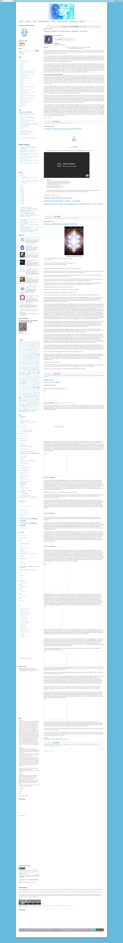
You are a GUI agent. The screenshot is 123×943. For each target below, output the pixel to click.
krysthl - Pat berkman (24, 479)
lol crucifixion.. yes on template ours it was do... (29, 215)
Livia (21, 591)
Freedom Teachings (62, 21)
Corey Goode (27, 358)
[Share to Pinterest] (58, 121)
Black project (31, 357)
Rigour (99, 375)
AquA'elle (28, 351)
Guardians (32, 376)
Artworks (34, 354)
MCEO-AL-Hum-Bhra (30, 388)
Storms (21, 128)
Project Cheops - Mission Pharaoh (27, 86)
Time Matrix (21, 406)
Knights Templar (28, 384)
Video (78, 218)
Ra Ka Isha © (21, 396)
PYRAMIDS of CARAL (91, 668)
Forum (53, 21)
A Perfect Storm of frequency (26, 116)
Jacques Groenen (32, 378)
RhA (29, 870)
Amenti (20, 349)
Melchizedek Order (26, 392)
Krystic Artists (26, 519)
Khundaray (21, 384)
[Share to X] (56, 121)
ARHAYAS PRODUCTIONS (28, 346)
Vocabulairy (22, 103)
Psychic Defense (29, 394)
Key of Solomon (30, 382)
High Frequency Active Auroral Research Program (72, 744)
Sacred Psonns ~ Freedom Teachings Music (28, 553)
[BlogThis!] (54, 121)
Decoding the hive (23, 446)
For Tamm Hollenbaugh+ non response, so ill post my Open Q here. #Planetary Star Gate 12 (29, 124)
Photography (21, 394)
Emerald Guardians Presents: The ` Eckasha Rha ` (30, 178)
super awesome (23, 208)
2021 (21, 185)
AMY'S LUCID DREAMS (50, 385)
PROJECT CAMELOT (33, 393)
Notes (21, 83)
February (23, 175)
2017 (21, 191)
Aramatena (34, 351)
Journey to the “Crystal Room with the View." (29, 155)
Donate (21, 69)
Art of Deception (27, 354)
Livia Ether (22, 387)
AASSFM (25, 343)
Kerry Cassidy (22, 382)
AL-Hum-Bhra (30, 343)
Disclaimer (22, 66)
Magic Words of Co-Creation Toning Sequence (29, 162)
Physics (98, 744)
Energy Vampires (32, 368)
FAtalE (37, 369)
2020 (21, 186)
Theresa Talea (31, 405)
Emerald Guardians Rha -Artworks (27, 72)
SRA (72, 123)
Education (72, 375)
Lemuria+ (22, 80)
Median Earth (25, 391)
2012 (21, 200)
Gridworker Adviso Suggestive (26, 131)
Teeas (21, 577)
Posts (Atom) (52, 751)
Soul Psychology (68, 123)
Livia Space (28, 387)
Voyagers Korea (23, 595)
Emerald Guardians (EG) (62, 4)
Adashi (38, 346)
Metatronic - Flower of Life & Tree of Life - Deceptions (32, 253)
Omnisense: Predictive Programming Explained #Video (62, 129)
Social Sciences (52, 745)
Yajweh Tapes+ (23, 105)
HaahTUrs (25, 377)
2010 (21, 203)
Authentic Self (27, 356)
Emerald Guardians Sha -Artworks (27, 70)
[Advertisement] (29, 694)
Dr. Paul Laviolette (34, 362)
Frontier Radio (23, 618)
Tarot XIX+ (22, 88)
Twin (21, 493)
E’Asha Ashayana (66, 375)
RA (37, 394)
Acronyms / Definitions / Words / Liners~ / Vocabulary (28, 118)
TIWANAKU (77, 667)
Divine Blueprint (27, 362)
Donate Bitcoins (23, 62)
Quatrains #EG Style (24, 121)
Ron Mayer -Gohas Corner (25, 78)
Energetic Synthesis (50, 123)
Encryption (26, 368)
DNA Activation (25, 360)
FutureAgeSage (23, 373)
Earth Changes (34, 363)
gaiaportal (21, 410)
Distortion (20, 362)
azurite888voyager (27, 409)
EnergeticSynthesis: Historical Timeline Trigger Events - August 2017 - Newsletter (32, 296)
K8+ (31, 379)
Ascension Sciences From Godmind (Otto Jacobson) (28, 422)
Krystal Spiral (35, 384)
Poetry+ (21, 85)
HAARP (36, 376)
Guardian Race (26, 376)
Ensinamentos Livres (24, 582)
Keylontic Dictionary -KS (25, 99)
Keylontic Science (86, 375)
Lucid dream (84, 744)
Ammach (32, 349)
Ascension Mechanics (23, 355)
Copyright (22, 64)
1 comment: (48, 121)
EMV (29, 363)
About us (28, 21)
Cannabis (37, 357)
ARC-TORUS (21, 346)
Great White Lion (31, 375)
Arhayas (32, 352)
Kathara (23, 381)
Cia (47, 218)
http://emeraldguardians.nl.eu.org (34, 906)
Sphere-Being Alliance (29, 403)
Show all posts (83, 26)
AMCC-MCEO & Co (24, 91)
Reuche (20, 401)
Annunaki (34, 350)
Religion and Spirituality (32, 400)
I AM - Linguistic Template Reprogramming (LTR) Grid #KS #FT (29, 154)
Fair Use (21, 79)
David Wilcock (26, 361)
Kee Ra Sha (37, 381)
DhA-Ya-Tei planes (34, 361)
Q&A (34, 394)
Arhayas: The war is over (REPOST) (27, 304)
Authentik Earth (35, 356)
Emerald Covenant (29, 366)
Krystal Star (21, 386)
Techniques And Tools (24, 404)
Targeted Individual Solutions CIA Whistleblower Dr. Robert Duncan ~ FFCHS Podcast (73, 204)
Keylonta (21, 600)
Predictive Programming (67, 218)
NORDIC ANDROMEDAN (92, 744)
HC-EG (20, 377)
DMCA (21, 67)
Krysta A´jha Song (23, 552)
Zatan (74, 263)
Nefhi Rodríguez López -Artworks (27, 75)
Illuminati (36, 377)
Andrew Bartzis (27, 350)
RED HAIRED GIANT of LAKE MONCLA (66, 403)
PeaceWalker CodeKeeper (25, 481)
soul (64, 123)
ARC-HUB (36, 345)
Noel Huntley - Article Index (25, 100)
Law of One (37, 386)
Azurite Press (25, 357)
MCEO (91, 375)
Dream (54, 744)
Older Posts (101, 748)
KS (33, 379)
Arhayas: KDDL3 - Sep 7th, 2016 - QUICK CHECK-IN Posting (32, 269)
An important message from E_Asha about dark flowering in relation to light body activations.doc (29, 147)
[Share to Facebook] (57, 121)
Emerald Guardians (44, 21)
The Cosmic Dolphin (24, 488)
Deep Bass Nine (23, 613)
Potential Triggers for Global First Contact (58, 198)
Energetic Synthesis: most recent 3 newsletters (29, 224)
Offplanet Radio (22, 393)
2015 (21, 195)
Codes (34, 21)
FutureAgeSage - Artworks (25, 73)
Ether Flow (24, 591)
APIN (32, 345)
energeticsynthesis (48, 45)
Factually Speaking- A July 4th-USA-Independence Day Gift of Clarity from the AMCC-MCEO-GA (28, 151)
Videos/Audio (73, 21)
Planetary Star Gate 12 (24, 125)
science (30, 411)
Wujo (20, 409)
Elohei (25, 364)
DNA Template (32, 360)
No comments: (48, 216)
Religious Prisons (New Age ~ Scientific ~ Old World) (62, 201)
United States (57, 745)
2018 (21, 190)
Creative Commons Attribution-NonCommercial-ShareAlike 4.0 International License (29, 872)
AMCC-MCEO (29, 344)
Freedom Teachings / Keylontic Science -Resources (28, 96)
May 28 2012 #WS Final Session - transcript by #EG (29, 161)
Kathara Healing (30, 381)
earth (62, 744)
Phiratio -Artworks (24, 76)
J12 (27, 378)
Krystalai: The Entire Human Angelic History (31, 261)
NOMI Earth (25, 523)
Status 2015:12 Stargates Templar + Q (27, 120)
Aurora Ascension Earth (25, 431)
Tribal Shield (29, 406)
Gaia (37, 373)
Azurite (20, 357)
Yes (20, 207)
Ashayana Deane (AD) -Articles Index (27, 92)
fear (52, 218)
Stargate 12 (37, 403)
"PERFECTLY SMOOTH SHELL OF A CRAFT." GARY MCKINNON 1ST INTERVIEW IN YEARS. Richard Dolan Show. (29, 230)
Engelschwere (23, 575)
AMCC (37, 343)
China (57, 375)
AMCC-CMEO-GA (21, 344)
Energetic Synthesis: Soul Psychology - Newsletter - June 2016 (65, 31)
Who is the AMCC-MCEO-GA (26, 89)
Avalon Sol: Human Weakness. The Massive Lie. (32, 278)
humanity (29, 410)
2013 (21, 198)
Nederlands (35, 392)
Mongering (56, 218)
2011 (21, 202)
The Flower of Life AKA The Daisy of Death (32, 238)
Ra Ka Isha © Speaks (26, 398)
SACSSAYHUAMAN (78, 668)
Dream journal (58, 744)
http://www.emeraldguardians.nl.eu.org (27, 874)
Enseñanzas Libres (23, 587)
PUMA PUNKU (84, 667)
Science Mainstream (34, 401)
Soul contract (21, 403)
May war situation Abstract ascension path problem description (31, 286)
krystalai (25, 411)
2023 (21, 174)
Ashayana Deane (50, 375)
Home (21, 21)
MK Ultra (20, 390)
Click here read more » (48, 117)
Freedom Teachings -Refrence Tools (27, 98)
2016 (21, 193)
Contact (21, 63)
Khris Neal (36, 383)
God (82, 375)
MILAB (37, 388)
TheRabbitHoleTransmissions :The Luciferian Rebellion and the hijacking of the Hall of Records (29, 310)
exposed (50, 218)
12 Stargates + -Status (24, 60)
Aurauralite (21, 356)
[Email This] (53, 121)
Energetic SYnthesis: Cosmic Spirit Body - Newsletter (29, 182)
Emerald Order (28, 367)
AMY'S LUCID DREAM (52, 382)
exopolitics (36, 409)
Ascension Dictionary (24, 420)
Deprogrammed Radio (24, 611)
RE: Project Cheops (24, 127)
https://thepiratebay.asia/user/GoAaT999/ (28, 210)
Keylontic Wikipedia (24, 102)
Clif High (21, 358)
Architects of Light (26, 352)
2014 (21, 197)
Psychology (61, 123)
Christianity (61, 375)
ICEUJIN (30, 377)
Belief (55, 375)
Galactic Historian (22, 375)
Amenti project (26, 349)
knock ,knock (22, 130)
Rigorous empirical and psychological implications (61, 224)
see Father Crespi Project (78, 644)
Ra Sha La (26, 399)
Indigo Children (22, 378)
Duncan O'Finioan (22, 363)
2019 (21, 188)
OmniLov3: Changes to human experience (29, 180)
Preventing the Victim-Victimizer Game (28, 157)
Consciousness (49, 744)
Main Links (22, 82)
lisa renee (56, 123)
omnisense (60, 218)
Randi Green (31, 399)
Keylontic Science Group (29, 383)
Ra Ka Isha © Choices (32, 396)
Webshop (81, 21)
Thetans (37, 405)
